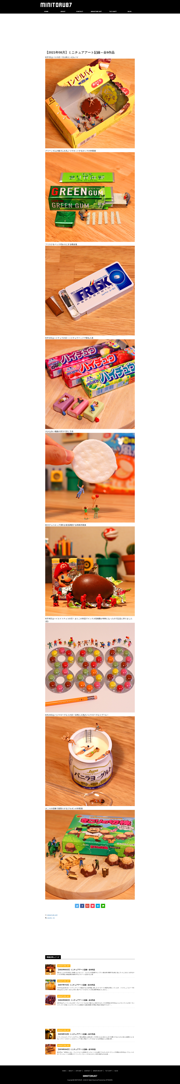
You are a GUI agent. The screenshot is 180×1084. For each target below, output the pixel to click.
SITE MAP (78, 1071)
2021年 (49, 918)
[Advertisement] (90, 32)
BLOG (129, 11)
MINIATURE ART (96, 11)
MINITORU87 (90, 1076)
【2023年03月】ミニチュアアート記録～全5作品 (76, 970)
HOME (46, 11)
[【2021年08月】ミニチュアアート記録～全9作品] (98, 906)
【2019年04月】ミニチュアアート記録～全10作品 (76, 1049)
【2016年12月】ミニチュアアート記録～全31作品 (76, 1034)
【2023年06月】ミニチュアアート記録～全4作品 (76, 1000)
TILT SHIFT (113, 11)
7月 (54, 918)
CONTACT (79, 11)
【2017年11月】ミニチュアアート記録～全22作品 (76, 985)
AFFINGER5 (109, 1080)
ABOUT (63, 11)
